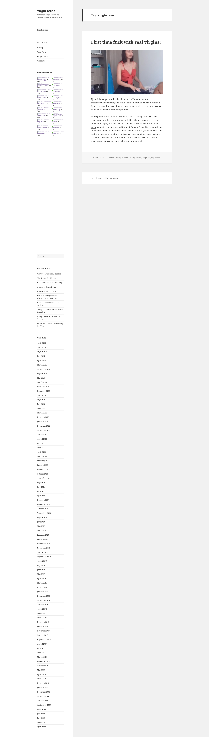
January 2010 (42, 687)
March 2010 (42, 679)
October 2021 (42, 474)
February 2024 (43, 386)
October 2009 (42, 700)
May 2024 (41, 378)
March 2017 (42, 657)
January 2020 (42, 539)
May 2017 (41, 652)
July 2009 (41, 713)
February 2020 (43, 535)
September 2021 (44, 478)
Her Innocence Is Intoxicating (49, 282)
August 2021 (42, 482)
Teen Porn (41, 52)
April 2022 (41, 452)
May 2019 (41, 574)
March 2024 (42, 382)
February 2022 (43, 461)
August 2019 (42, 561)
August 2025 (42, 352)
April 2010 (41, 674)
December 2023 (43, 391)
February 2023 (43, 417)
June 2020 (41, 522)
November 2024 (43, 369)
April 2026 (41, 343)
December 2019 (43, 543)
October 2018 (42, 604)
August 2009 (42, 709)
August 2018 (42, 609)
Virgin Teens (46, 11)
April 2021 (41, 495)
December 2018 (43, 596)
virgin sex (146, 157)
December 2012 (43, 661)
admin (111, 157)
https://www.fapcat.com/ (103, 102)
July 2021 (41, 487)
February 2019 (43, 587)
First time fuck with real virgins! (126, 42)
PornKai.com (42, 30)
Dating (40, 48)
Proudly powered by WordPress (104, 178)
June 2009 (41, 718)
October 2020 (42, 509)
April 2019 (41, 578)
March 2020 (42, 530)
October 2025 (42, 347)
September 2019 (44, 557)
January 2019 (42, 591)
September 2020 (44, 513)
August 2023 (42, 400)
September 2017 (44, 639)
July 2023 (41, 404)
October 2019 (42, 552)
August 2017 (42, 644)
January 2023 (42, 421)
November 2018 (43, 600)
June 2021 (41, 491)
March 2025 (42, 365)
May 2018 (41, 613)
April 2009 (41, 727)
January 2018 (42, 626)
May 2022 (41, 447)
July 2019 (41, 565)
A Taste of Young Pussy (46, 287)
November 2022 (43, 430)
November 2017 (43, 631)
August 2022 (42, 439)
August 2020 (42, 517)
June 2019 (41, 570)
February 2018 (43, 622)
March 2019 (42, 583)
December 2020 (43, 504)
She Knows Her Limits (46, 278)
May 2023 (41, 408)
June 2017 (41, 648)
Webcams (41, 61)
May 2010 (41, 670)
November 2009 (43, 696)
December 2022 (43, 426)
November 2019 (43, 548)
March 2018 (42, 618)
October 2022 (42, 434)
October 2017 (42, 635)
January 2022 (42, 465)
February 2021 (43, 500)
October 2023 (42, 395)
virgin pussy (137, 157)
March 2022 (42, 456)
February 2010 (43, 683)
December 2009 (43, 692)
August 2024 (42, 373)
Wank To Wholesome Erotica (49, 274)
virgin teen (155, 157)
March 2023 (42, 413)
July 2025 (41, 356)
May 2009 (41, 722)
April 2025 (41, 360)
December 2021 (43, 469)
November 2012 (43, 666)
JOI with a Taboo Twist (46, 291)
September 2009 (44, 705)
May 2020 (41, 526)
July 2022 (41, 443)
